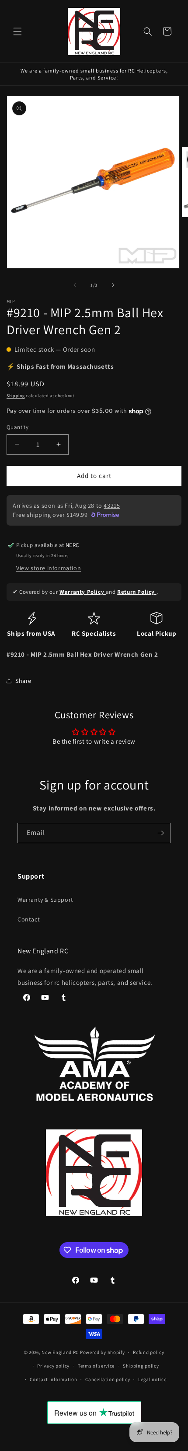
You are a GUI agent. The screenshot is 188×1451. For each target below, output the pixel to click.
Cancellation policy (107, 1379)
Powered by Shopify (102, 1352)
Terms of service (96, 1366)
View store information (48, 568)
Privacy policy (53, 1366)
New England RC (60, 1352)
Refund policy (148, 1352)
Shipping (16, 395)
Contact (28, 919)
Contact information (53, 1379)
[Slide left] (74, 284)
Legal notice (152, 1379)
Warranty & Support (45, 900)
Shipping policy (141, 1366)
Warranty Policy (82, 592)
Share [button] (23, 681)
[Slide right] (113, 284)
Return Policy (136, 592)
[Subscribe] (160, 833)
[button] (17, 31)
